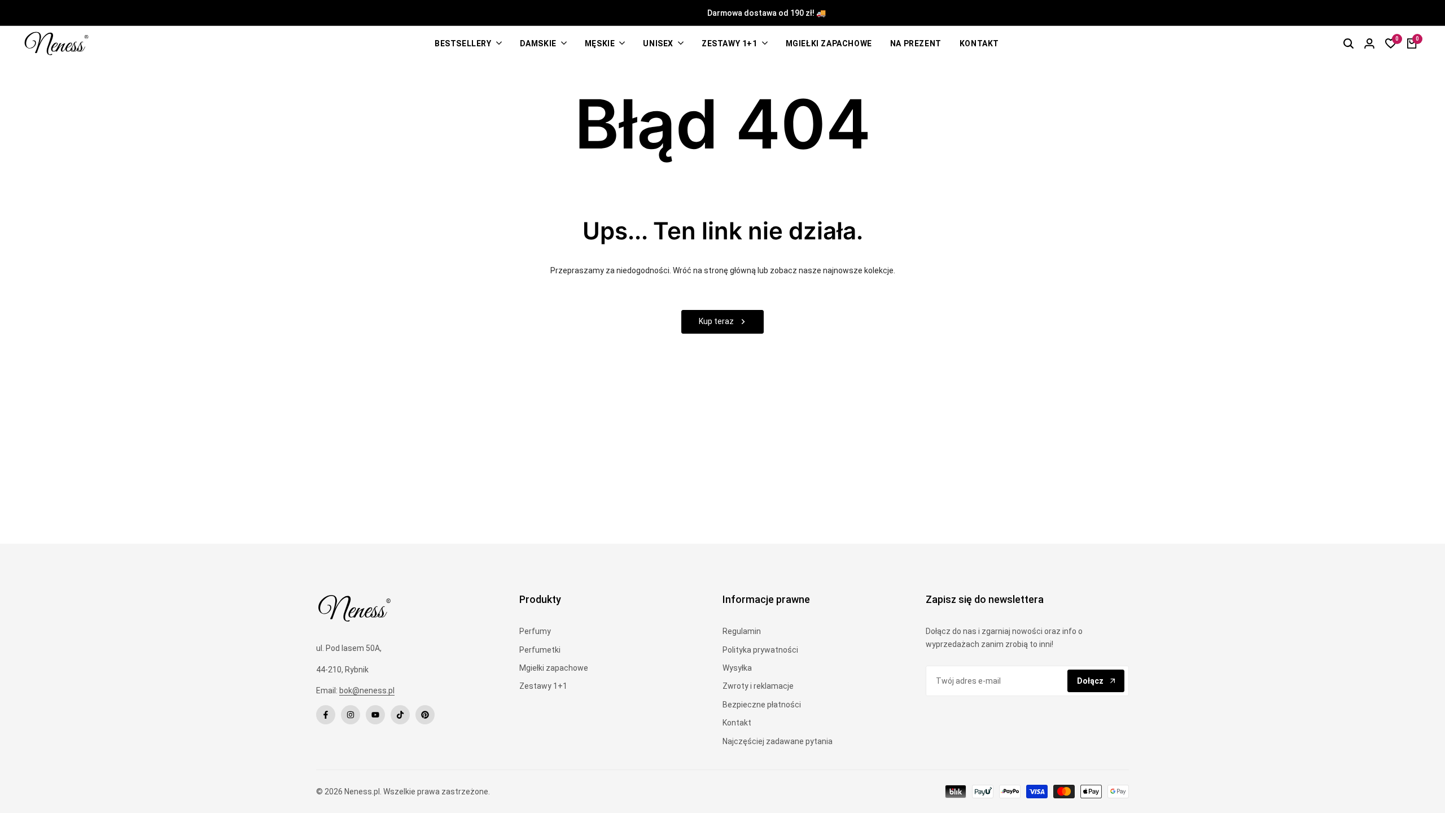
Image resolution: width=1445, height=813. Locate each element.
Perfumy (535, 631)
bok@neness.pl (367, 690)
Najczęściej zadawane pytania (777, 741)
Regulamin (741, 631)
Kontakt (736, 722)
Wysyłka (737, 667)
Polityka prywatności (760, 649)
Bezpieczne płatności (761, 704)
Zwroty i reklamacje (758, 685)
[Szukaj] (1348, 43)
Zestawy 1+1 (543, 685)
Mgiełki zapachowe (553, 667)
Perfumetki (540, 649)
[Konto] (1369, 43)
